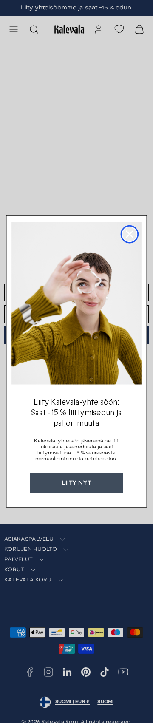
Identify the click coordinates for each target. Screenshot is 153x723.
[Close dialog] (130, 234)
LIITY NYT (76, 482)
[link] (76, 303)
